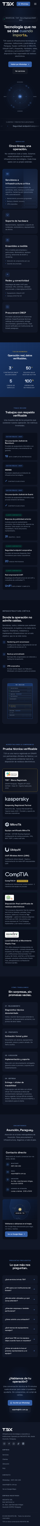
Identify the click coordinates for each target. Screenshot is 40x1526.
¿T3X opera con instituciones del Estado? (18, 1289)
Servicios (5, 1455)
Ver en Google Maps (15, 1234)
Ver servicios (20, 71)
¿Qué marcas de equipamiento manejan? (16, 1329)
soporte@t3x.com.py (18, 1173)
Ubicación (5, 1464)
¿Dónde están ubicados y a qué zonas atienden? (17, 1299)
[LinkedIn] (23, 1443)
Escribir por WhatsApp (21, 1403)
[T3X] (8, 4)
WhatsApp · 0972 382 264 (11, 1480)
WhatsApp (24, 4)
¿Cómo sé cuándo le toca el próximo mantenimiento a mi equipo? (16, 1350)
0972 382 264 (16, 1166)
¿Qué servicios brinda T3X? (15, 1279)
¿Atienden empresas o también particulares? (17, 1309)
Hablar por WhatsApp (19, 64)
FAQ (3, 1468)
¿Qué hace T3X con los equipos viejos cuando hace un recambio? (18, 1339)
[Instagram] (4, 1443)
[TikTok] (18, 1443)
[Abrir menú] (35, 4)
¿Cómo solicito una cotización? (17, 1319)
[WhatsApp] (14, 1443)
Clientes (5, 1459)
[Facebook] (9, 1443)
